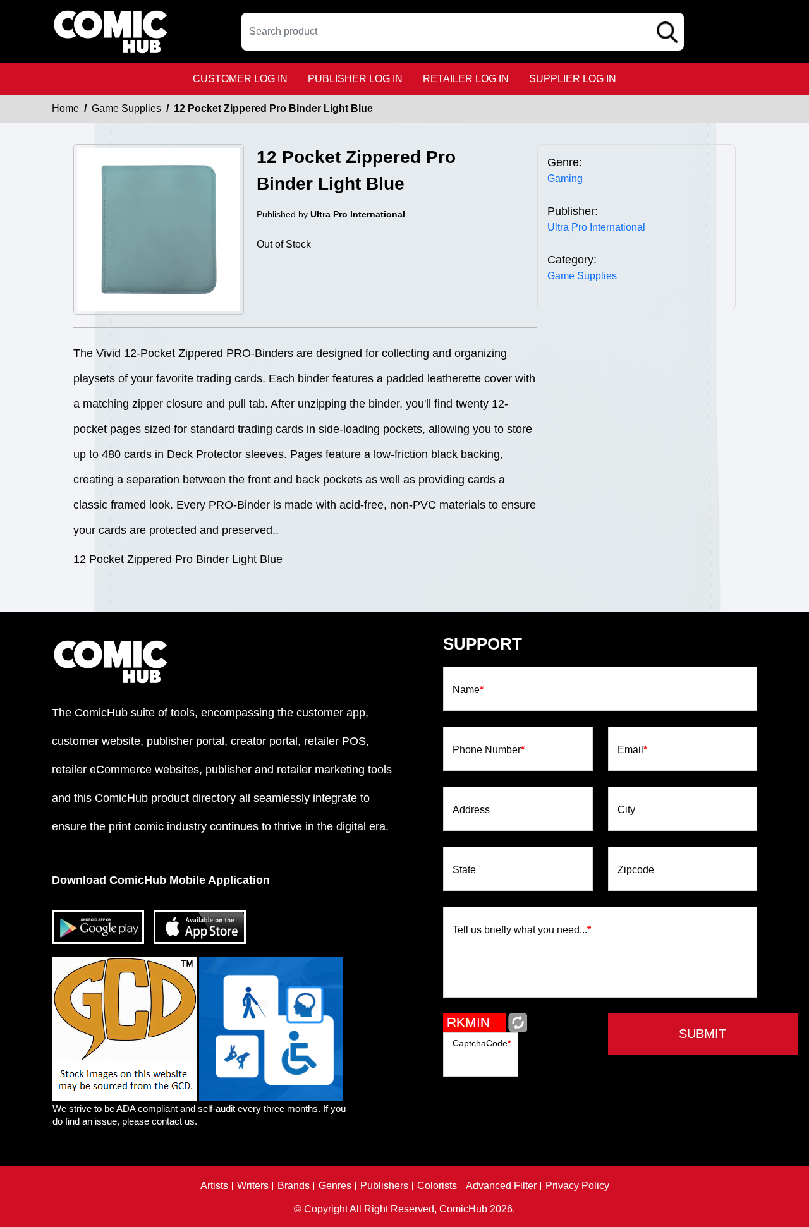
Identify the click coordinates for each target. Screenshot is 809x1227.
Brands (293, 1186)
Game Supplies (126, 108)
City (626, 810)
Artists (214, 1186)
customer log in (240, 78)
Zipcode (635, 870)
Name (468, 690)
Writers (253, 1186)
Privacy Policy (577, 1186)
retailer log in (466, 78)
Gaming (565, 178)
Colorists (437, 1186)
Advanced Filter (501, 1186)
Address (471, 810)
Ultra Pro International (596, 227)
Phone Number (489, 750)
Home (65, 108)
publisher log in (355, 78)
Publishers (384, 1186)
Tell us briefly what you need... (522, 930)
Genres (335, 1186)
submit (702, 1034)
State (464, 870)
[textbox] (462, 32)
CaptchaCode (482, 1043)
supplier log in (572, 78)
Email (632, 750)
